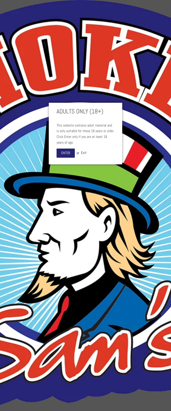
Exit (84, 153)
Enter (65, 153)
